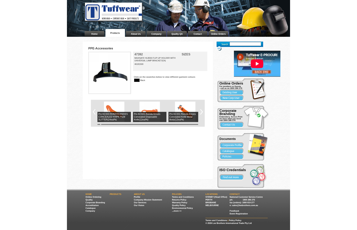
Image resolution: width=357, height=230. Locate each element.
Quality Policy (179, 205)
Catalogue (91, 208)
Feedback (234, 211)
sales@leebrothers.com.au (245, 205)
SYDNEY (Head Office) (216, 197)
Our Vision (139, 205)
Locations (211, 194)
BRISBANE (210, 202)
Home (94, 34)
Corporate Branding (95, 202)
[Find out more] (231, 177)
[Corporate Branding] (257, 117)
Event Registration (239, 214)
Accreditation (92, 205)
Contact (198, 34)
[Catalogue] (259, 145)
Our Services (140, 202)
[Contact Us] (231, 124)
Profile (137, 197)
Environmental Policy (182, 208)
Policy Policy (235, 220)
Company (156, 34)
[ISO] (259, 176)
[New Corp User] (231, 98)
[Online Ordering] (260, 89)
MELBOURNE (212, 205)
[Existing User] (231, 92)
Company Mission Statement (148, 200)
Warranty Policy (179, 202)
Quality (89, 200)
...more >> (176, 211)
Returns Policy (179, 200)
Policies (176, 194)
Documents (227, 138)
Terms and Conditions (183, 197)
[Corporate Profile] (231, 145)
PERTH (208, 200)
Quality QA (177, 34)
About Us (136, 34)
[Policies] (231, 156)
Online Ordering (93, 197)
